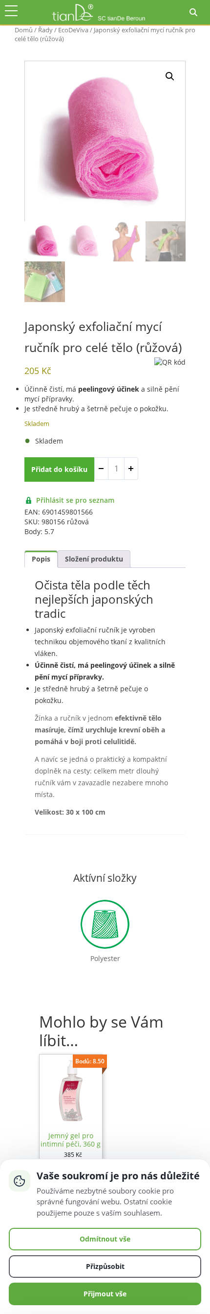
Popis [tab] (41, 558)
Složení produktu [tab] (94, 558)
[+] (131, 468)
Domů (24, 29)
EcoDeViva (73, 29)
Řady (45, 29)
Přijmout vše (105, 1293)
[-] (101, 468)
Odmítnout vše (105, 1239)
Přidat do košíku (59, 469)
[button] (170, 76)
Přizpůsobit (105, 1266)
